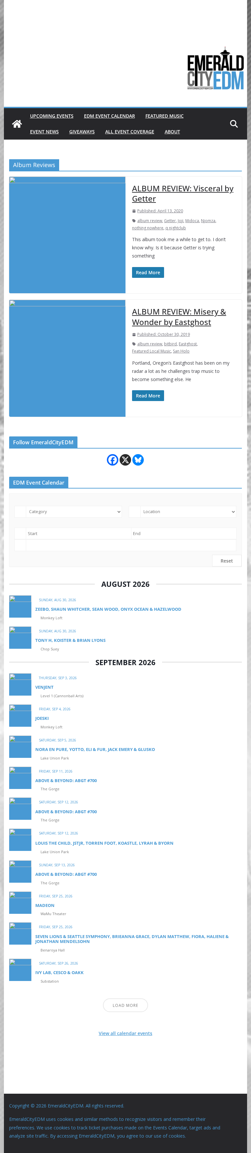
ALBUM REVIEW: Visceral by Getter (182, 193)
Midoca (192, 220)
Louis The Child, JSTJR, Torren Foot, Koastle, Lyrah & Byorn (104, 843)
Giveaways (82, 131)
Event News (44, 131)
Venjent (44, 687)
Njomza (208, 220)
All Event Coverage (129, 131)
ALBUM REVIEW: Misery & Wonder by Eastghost (179, 316)
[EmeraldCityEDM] (17, 124)
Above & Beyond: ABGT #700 (66, 780)
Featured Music (164, 116)
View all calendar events (125, 1033)
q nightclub (175, 228)
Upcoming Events (52, 116)
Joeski (42, 718)
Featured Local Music (151, 351)
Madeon (45, 905)
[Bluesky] (138, 460)
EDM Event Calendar (109, 116)
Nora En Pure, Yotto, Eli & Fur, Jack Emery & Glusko (95, 749)
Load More (125, 1005)
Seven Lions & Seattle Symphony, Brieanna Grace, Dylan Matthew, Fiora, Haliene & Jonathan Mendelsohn (132, 939)
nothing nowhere (147, 228)
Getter (170, 220)
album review (149, 220)
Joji (180, 220)
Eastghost (188, 344)
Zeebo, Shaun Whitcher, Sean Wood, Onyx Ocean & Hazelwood (108, 609)
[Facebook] (112, 460)
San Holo (181, 351)
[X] (125, 460)
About (172, 131)
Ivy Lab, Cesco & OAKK (59, 972)
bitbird (170, 344)
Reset (227, 561)
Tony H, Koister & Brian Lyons (70, 640)
